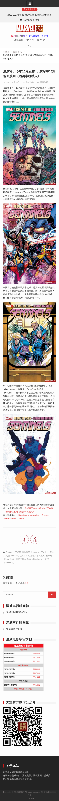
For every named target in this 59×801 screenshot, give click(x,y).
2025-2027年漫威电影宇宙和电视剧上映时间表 (29, 15)
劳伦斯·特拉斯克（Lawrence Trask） (31, 552)
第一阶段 (36, 654)
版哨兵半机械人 (38, 555)
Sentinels (10, 552)
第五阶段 (36, 673)
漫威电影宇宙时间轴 (16, 612)
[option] (29, 15)
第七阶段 (36, 685)
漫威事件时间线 (14, 629)
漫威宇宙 (25, 555)
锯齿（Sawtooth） (35, 559)
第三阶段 (36, 661)
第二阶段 (36, 658)
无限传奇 (23, 650)
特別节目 (29, 689)
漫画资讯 (44, 82)
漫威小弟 (30, 82)
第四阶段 (36, 669)
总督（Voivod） (13, 555)
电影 (16, 689)
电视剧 (21, 689)
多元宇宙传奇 (23, 665)
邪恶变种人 (21, 559)
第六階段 (36, 677)
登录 (26, 583)
